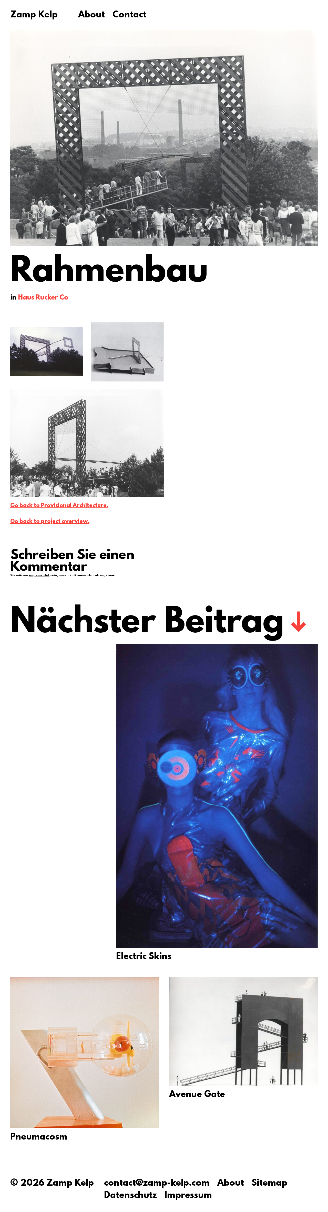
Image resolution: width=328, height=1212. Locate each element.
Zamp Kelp (34, 15)
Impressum (188, 1195)
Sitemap (269, 1183)
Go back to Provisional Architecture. (59, 506)
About (91, 15)
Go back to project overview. (49, 521)
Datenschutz (130, 1195)
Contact (129, 15)
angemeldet (39, 575)
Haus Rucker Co (43, 298)
